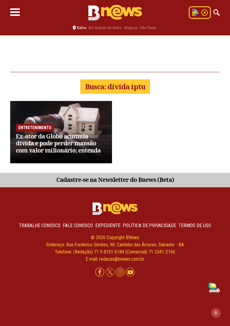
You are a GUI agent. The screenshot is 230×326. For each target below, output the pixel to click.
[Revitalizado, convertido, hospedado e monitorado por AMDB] (214, 287)
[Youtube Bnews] (130, 272)
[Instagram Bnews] (121, 272)
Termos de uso (194, 225)
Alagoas (130, 28)
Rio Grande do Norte (105, 28)
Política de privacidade (149, 225)
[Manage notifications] (216, 313)
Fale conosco (78, 225)
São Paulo (148, 28)
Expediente (107, 225)
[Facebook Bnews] (100, 272)
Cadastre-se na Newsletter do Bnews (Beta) (115, 180)
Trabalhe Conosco (39, 225)
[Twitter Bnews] (110, 272)
